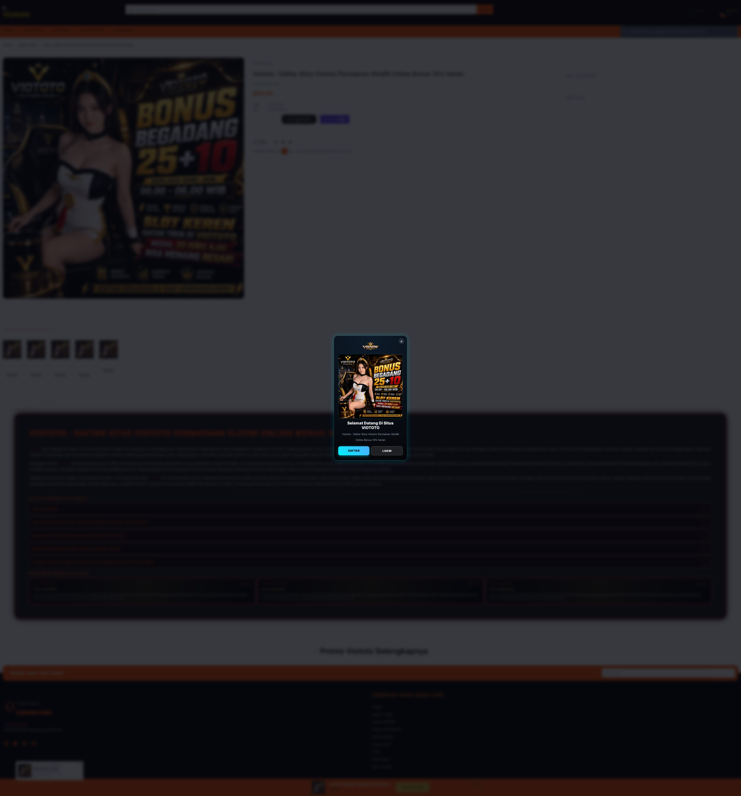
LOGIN (387, 450)
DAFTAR (354, 450)
